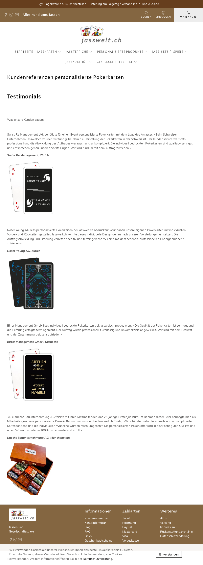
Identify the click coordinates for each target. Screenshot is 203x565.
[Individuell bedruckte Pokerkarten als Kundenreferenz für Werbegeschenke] (33, 215)
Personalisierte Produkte (120, 52)
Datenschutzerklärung (175, 536)
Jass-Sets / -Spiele (168, 52)
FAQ (87, 532)
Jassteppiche (77, 52)
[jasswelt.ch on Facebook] (7, 15)
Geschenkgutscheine (98, 541)
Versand (165, 523)
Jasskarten (47, 52)
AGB (163, 518)
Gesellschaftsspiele (115, 62)
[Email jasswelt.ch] (18, 15)
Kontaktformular (95, 523)
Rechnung (129, 523)
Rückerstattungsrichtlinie (176, 532)
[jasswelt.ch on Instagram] (12, 15)
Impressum (167, 527)
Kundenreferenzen (97, 518)
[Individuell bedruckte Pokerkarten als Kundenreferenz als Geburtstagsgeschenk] (33, 402)
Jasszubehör (76, 62)
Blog (88, 527)
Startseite (24, 52)
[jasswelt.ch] (101, 35)
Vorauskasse (130, 541)
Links (88, 536)
